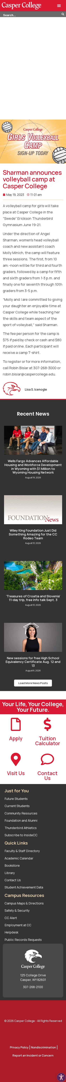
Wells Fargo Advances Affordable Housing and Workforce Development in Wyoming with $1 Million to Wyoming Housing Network (33, 466)
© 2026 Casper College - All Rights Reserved (33, 1021)
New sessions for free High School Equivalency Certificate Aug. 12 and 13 (33, 662)
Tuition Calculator (47, 741)
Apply (15, 738)
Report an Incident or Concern (33, 1055)
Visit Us (16, 773)
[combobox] (31, 14)
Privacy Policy (19, 1047)
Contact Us (47, 775)
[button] (59, 6)
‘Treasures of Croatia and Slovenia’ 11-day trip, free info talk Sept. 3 (33, 598)
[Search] (64, 14)
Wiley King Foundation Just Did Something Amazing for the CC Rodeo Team (33, 534)
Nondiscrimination (43, 1047)
